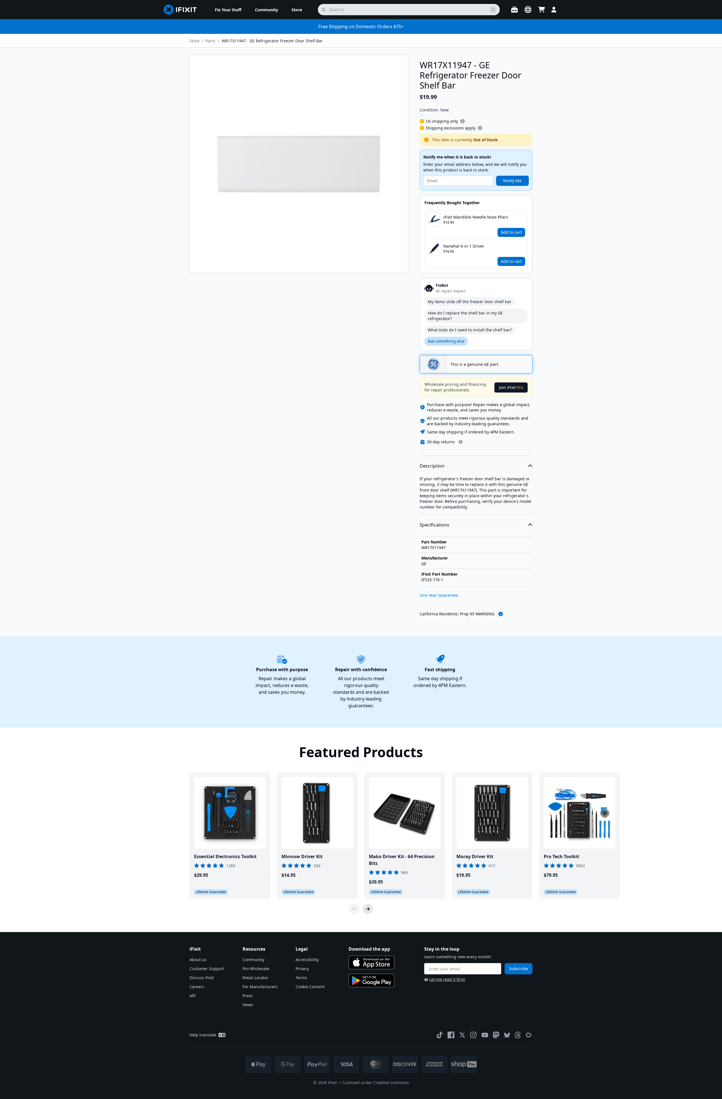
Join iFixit (511, 387)
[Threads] (517, 1035)
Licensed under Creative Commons (376, 1082)
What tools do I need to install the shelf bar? (470, 329)
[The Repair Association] (529, 1035)
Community (253, 959)
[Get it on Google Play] (371, 980)
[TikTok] (439, 1035)
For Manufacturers (260, 986)
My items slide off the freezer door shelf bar (469, 301)
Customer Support (207, 968)
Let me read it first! (447, 979)
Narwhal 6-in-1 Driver (463, 246)
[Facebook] (451, 1035)
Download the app (369, 949)
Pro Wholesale (256, 968)
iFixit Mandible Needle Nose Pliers (475, 217)
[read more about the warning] (501, 613)
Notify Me (512, 180)
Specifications (434, 525)
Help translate (203, 1035)
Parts (210, 40)
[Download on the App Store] (371, 962)
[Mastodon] (496, 1035)
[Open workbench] (514, 9)
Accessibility (307, 959)
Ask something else (446, 341)
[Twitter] (462, 1035)
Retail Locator (255, 977)
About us (198, 959)
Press (248, 995)
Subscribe (518, 968)
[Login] (553, 9)
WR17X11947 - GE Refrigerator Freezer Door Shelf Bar (272, 40)
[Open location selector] (528, 9)
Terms (301, 977)
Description (432, 466)
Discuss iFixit (202, 977)
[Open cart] (541, 9)
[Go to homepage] (182, 10)
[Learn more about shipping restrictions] (462, 121)
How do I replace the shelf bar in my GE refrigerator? (465, 315)
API (193, 995)
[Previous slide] (354, 909)
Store (194, 40)
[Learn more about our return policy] (460, 441)
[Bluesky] (507, 1035)
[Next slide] (368, 909)
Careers (197, 986)
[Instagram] (473, 1035)
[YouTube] (484, 1035)
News (248, 1004)
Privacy (302, 968)
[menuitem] (228, 9)
